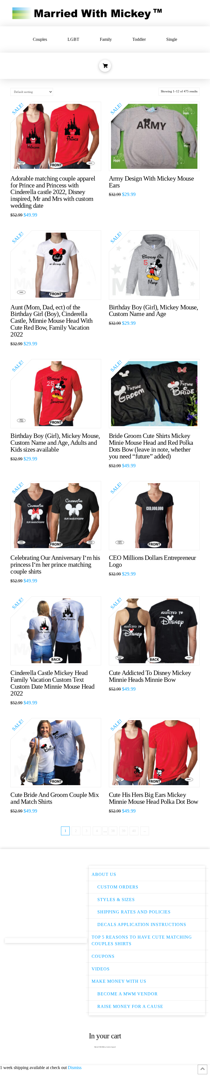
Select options (58, 161)
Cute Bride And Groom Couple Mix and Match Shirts (54, 798)
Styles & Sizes (116, 899)
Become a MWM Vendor (127, 993)
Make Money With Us (119, 981)
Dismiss (74, 1067)
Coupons (103, 956)
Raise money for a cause (130, 1006)
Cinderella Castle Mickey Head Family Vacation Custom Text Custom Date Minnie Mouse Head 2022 (52, 683)
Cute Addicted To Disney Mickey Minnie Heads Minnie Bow (150, 676)
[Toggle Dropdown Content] (105, 66)
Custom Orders (117, 887)
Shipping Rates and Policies (134, 912)
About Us (104, 874)
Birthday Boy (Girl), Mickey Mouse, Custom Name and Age (153, 311)
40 (134, 831)
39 (124, 831)
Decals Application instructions (141, 924)
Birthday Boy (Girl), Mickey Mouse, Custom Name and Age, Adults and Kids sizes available (55, 442)
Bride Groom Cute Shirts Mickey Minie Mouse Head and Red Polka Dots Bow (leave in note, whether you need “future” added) (151, 446)
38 (113, 831)
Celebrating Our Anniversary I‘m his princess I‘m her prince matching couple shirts (55, 564)
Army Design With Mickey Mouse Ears (151, 182)
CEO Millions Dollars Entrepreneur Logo (152, 561)
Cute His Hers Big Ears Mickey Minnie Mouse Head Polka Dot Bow (153, 798)
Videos (101, 969)
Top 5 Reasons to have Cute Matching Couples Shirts (142, 940)
